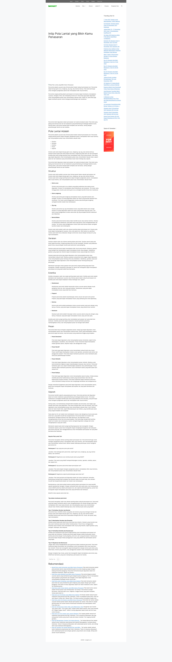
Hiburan (91, 6)
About (71, 1)
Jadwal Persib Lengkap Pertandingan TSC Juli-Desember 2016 (110, 79)
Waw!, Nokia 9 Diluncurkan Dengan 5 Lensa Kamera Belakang (111, 56)
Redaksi (93, 1)
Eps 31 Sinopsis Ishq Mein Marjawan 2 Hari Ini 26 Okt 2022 (111, 67)
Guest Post (99, 1)
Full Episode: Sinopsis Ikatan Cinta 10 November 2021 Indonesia (111, 25)
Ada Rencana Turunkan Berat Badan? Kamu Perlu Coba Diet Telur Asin (112, 93)
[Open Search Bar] (122, 6)
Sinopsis (107, 6)
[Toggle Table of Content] (57, 559)
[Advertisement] (73, 22)
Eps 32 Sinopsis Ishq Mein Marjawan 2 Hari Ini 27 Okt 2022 (111, 62)
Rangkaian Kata (115, 6)
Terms (87, 1)
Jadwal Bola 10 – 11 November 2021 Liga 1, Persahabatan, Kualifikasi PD (112, 31)
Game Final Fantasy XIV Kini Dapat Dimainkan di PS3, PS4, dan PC (112, 118)
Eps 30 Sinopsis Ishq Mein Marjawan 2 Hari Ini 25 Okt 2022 (111, 73)
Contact (76, 1)
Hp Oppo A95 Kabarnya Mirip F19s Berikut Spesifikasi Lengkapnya (112, 36)
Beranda (78, 6)
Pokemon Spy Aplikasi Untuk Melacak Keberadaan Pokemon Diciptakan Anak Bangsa (112, 50)
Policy (82, 1)
